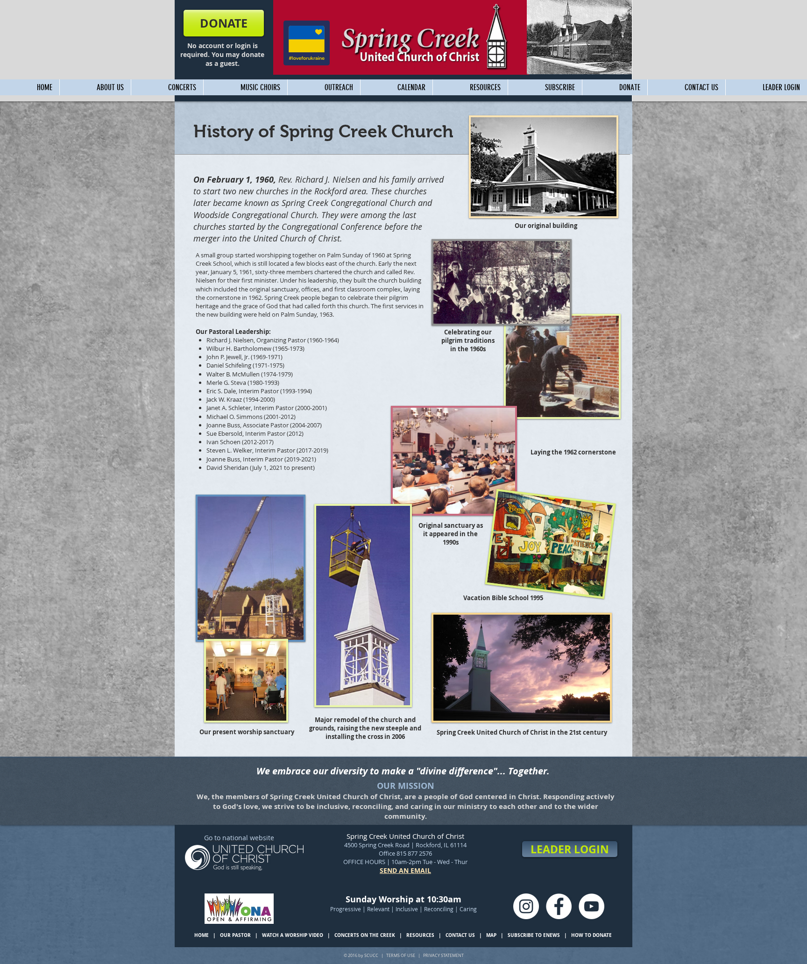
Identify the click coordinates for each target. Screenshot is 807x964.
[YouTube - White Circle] (591, 906)
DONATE (602, 935)
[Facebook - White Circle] (559, 906)
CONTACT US (460, 935)
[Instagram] (526, 906)
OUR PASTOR (235, 935)
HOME (201, 935)
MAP (491, 935)
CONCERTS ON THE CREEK (364, 935)
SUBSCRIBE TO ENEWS (534, 935)
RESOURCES (420, 935)
